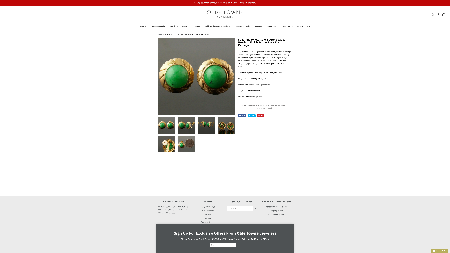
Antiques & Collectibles (242, 26)
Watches (207, 214)
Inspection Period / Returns (276, 207)
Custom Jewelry (272, 26)
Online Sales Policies (276, 214)
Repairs (208, 218)
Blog (308, 26)
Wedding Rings (208, 210)
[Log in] (437, 14)
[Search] (431, 14)
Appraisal (258, 26)
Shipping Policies (276, 210)
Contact (300, 26)
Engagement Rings (159, 26)
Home (160, 35)
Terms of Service (207, 222)
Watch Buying (288, 26)
